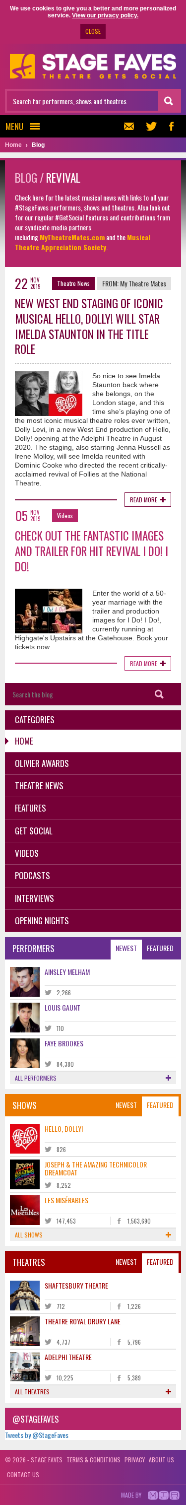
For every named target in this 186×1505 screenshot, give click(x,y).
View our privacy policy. (105, 15)
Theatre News (73, 283)
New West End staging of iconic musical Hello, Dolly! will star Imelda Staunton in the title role (89, 326)
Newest (126, 948)
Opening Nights (42, 920)
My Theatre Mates (143, 283)
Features (30, 808)
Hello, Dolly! (64, 1128)
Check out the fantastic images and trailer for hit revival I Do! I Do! (91, 551)
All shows (29, 1235)
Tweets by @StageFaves (36, 1435)
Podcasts (32, 875)
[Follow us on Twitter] (151, 126)
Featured (160, 948)
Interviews (34, 898)
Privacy (134, 1459)
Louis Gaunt (62, 1007)
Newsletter (131, 126)
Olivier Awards (42, 763)
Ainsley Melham (67, 971)
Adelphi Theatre (68, 1357)
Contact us (23, 1474)
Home (24, 741)
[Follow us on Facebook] (171, 126)
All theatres (32, 1391)
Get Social (34, 830)
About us (161, 1459)
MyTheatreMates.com (72, 237)
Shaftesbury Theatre (76, 1285)
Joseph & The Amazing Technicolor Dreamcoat (96, 1168)
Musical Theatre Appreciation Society (82, 242)
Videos (65, 515)
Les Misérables (66, 1200)
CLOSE (93, 31)
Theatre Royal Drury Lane (83, 1321)
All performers (36, 1078)
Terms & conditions (93, 1459)
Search (159, 694)
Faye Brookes (64, 1043)
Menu (14, 126)
